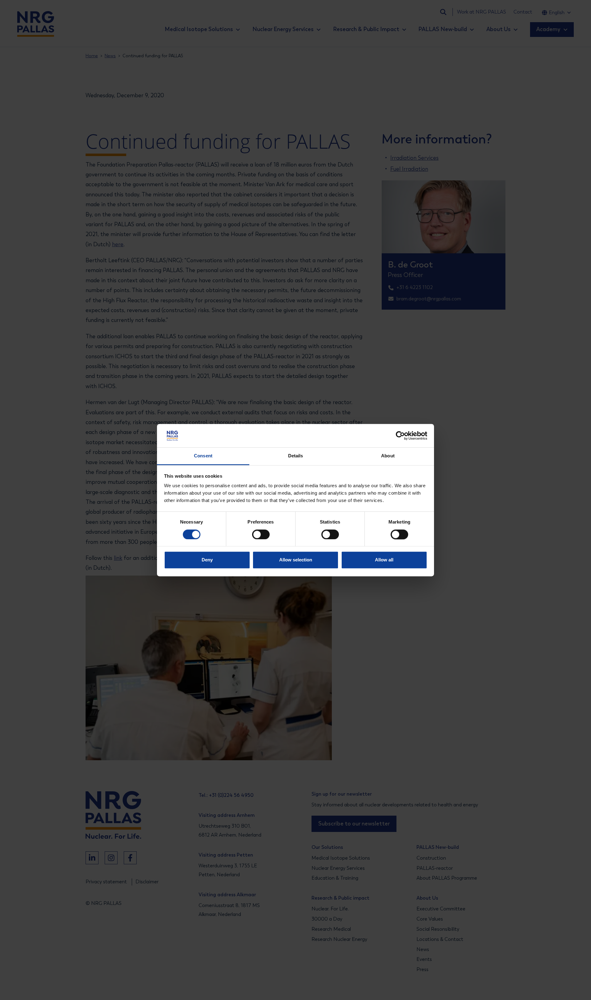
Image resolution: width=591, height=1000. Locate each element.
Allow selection (295, 560)
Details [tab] (295, 456)
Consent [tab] (203, 456)
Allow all (384, 560)
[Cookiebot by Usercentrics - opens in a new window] (400, 435)
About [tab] (388, 456)
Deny (207, 560)
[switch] (255, 534)
